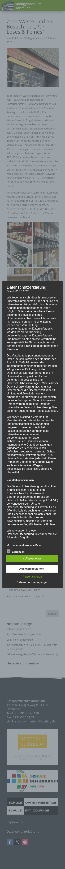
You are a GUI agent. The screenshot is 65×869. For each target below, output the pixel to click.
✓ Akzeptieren (32, 558)
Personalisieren (32, 576)
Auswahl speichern (32, 568)
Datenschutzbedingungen (32, 582)
